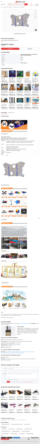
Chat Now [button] (30, 48)
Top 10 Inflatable (21, 433)
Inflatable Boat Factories (28, 428)
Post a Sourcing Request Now (28, 381)
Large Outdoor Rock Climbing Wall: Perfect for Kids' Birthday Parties (35, 92)
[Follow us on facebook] (32, 437)
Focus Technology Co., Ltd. (13, 441)
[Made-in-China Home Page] (20, 2)
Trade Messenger (16, 437)
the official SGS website (24, 323)
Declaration (30, 441)
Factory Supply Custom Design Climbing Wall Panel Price (27, 79)
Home (2, 7)
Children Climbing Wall (14, 433)
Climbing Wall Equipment (15, 431)
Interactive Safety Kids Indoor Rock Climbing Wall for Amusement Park (4, 105)
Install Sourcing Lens (5, 439)
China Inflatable (4, 428)
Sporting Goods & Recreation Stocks (16, 424)
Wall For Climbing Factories (6, 431)
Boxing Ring (22, 352)
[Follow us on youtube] (36, 437)
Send (8, 381)
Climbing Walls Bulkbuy (29, 433)
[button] (1, 1)
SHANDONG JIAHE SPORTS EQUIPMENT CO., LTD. (10, 40)
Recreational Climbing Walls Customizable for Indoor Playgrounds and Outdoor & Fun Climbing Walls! (4, 92)
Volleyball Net (17, 352)
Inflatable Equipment (19, 428)
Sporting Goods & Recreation (8, 7)
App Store (3, 437)
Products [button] (9, 4)
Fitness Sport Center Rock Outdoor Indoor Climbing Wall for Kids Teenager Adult (27, 92)
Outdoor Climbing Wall (5, 433)
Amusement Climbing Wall (25, 431)
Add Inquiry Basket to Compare (20, 33)
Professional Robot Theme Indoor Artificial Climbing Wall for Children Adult (27, 105)
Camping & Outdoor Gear (5, 424)
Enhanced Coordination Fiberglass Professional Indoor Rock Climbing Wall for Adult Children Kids (4, 79)
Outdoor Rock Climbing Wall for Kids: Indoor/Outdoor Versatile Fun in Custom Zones (12, 92)
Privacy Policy (35, 441)
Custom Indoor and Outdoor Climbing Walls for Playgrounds (35, 79)
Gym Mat (7, 351)
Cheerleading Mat (4, 352)
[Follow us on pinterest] (37, 437)
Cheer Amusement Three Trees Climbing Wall (20, 105)
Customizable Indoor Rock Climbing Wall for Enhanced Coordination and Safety (20, 92)
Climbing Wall (22, 7)
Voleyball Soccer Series (31, 351)
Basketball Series (18, 351)
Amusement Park (16, 7)
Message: (4, 373)
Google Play (9, 437)
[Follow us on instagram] (34, 437)
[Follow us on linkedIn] (28, 439)
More (2, 435)
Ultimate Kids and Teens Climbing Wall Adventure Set (35, 105)
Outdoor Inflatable (11, 428)
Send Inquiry (10, 48)
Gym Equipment (12, 351)
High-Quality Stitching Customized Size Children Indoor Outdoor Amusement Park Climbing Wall (20, 79)
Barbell (13, 352)
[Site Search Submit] (26, 4)
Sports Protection (27, 424)
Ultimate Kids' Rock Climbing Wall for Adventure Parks (12, 79)
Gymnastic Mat (9, 352)
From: (5, 368)
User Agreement (25, 441)
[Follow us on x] (33, 437)
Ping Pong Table (23, 351)
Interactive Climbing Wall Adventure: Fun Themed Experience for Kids (12, 105)
